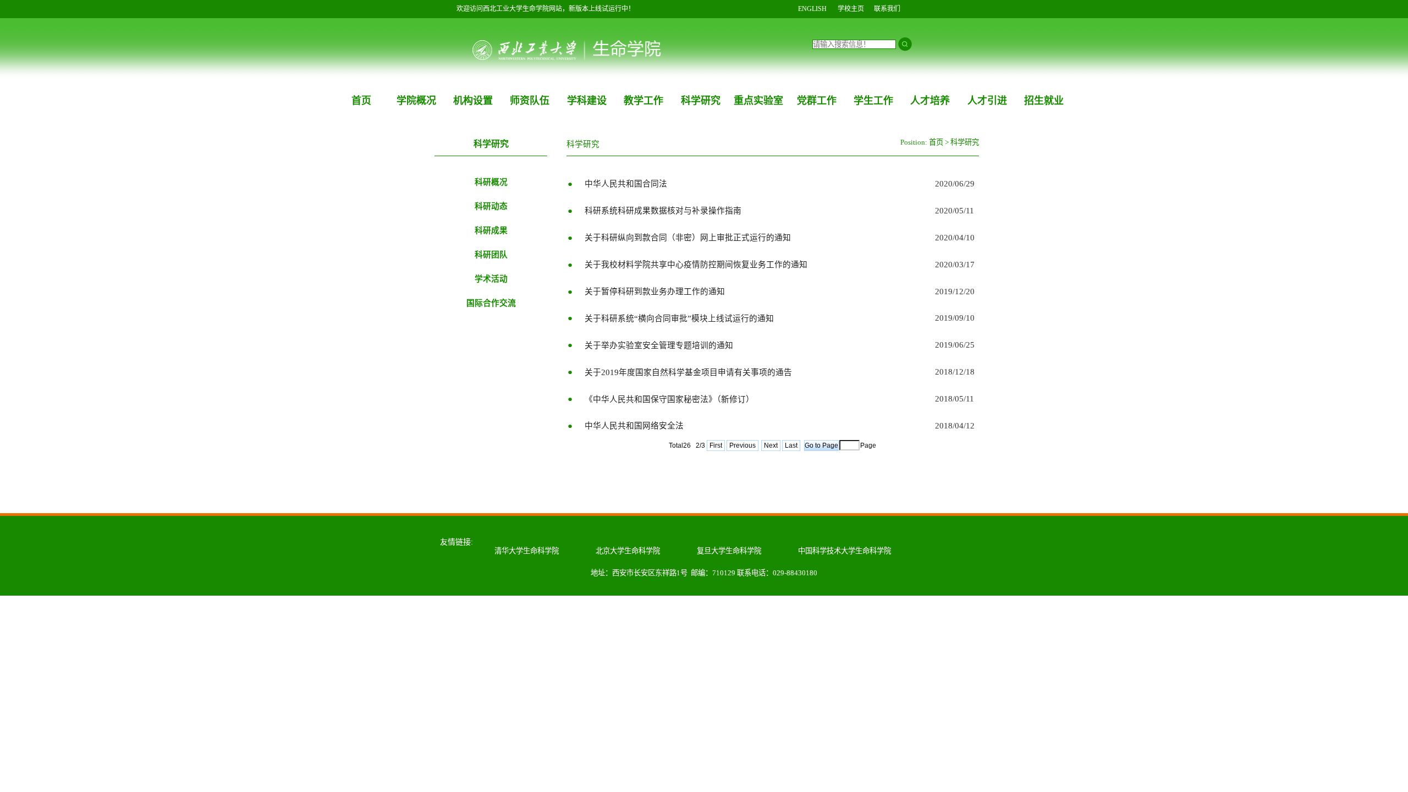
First (716, 445)
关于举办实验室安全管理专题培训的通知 (659, 345)
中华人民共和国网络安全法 (634, 425)
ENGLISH (812, 9)
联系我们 (887, 9)
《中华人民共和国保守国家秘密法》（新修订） (669, 399)
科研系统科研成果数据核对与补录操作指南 (663, 210)
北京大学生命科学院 (628, 551)
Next (771, 445)
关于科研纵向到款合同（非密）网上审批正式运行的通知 (688, 237)
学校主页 (851, 9)
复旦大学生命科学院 (729, 551)
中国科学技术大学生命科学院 (844, 551)
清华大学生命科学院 (526, 551)
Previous (742, 445)
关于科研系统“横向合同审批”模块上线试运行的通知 (679, 318)
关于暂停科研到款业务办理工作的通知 (655, 291)
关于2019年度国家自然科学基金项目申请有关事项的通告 (688, 372)
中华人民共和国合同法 (626, 183)
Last (791, 445)
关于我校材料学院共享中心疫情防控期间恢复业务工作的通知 (696, 264)
